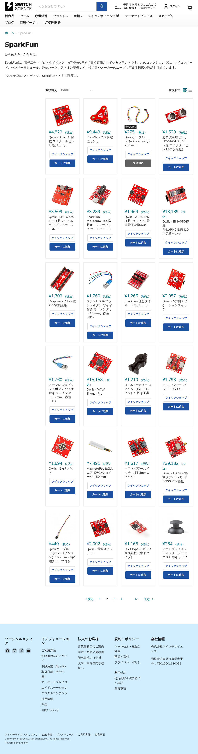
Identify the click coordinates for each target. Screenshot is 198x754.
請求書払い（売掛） (91, 658)
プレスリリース (65, 734)
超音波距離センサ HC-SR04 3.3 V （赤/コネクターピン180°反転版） (175, 143)
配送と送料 (121, 657)
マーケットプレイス (139, 16)
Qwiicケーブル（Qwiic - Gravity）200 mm (138, 141)
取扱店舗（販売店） (54, 666)
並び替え (51, 90)
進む (147, 599)
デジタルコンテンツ (54, 693)
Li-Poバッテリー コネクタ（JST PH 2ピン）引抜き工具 (138, 389)
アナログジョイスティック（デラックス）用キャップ (174, 553)
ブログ (9, 22)
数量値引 (41, 16)
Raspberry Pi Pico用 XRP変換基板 (62, 303)
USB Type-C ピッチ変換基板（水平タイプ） (138, 553)
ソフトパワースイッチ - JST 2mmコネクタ (137, 473)
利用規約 (120, 673)
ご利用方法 (48, 650)
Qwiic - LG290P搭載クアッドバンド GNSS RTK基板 (175, 477)
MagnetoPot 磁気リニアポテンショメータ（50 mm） (100, 473)
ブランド (59, 16)
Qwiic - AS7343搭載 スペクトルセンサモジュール (61, 141)
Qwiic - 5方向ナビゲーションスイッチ (174, 305)
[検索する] (101, 6)
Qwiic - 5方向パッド (61, 471)
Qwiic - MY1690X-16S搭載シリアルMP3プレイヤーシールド (62, 223)
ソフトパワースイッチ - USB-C (174, 387)
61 (137, 599)
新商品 (9, 16)
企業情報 (47, 734)
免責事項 (120, 688)
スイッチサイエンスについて (21, 734)
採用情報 (47, 699)
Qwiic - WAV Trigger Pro (96, 391)
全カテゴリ (166, 16)
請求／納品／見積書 (91, 652)
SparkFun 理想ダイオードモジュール (138, 303)
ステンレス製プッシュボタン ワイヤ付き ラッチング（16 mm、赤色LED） (61, 393)
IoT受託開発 (52, 22)
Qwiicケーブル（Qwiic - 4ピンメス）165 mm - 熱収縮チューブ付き (62, 555)
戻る (90, 599)
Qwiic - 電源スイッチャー (100, 551)
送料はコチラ (148, 8)
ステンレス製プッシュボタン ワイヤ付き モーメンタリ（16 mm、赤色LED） (99, 309)
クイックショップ (62, 154)
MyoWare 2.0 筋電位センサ (100, 139)
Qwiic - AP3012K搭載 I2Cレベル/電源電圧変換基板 (137, 221)
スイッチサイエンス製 (103, 16)
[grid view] (185, 90)
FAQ (44, 704)
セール (24, 16)
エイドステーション (54, 688)
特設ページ (28, 22)
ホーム (9, 33)
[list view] (190, 90)
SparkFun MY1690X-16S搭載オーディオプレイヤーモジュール (99, 223)
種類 (77, 16)
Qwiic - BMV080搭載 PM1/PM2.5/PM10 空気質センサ (175, 227)
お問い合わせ (50, 710)
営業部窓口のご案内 (91, 646)
